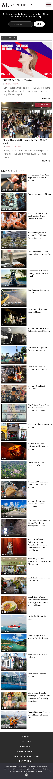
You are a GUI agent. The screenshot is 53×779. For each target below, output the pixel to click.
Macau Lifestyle (12, 84)
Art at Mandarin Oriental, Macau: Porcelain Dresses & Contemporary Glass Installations (37, 544)
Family (5, 363)
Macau (5, 650)
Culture (5, 286)
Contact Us (26, 761)
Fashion (5, 343)
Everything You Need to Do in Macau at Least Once (39, 715)
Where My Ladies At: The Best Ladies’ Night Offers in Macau (40, 216)
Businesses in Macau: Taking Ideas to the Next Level (39, 273)
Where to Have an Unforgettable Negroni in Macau (40, 446)
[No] (50, 771)
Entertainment (43, 105)
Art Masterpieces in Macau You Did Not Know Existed (37, 235)
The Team (25, 741)
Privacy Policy (26, 751)
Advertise (26, 746)
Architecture (8, 516)
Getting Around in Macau (39, 194)
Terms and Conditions (26, 756)
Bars (4, 228)
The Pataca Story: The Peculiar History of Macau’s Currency (38, 408)
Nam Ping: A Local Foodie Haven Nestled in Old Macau (39, 561)
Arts (4, 247)
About (26, 737)
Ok (27, 775)
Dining (5, 267)
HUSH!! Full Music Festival (18, 80)
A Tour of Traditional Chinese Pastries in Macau (38, 484)
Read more (46, 98)
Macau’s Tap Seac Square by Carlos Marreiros (36, 504)
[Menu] (48, 4)
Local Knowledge (10, 190)
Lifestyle (5, 305)
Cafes (4, 669)
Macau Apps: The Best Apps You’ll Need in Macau (38, 177)
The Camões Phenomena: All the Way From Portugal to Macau (39, 523)
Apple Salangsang (13, 147)
